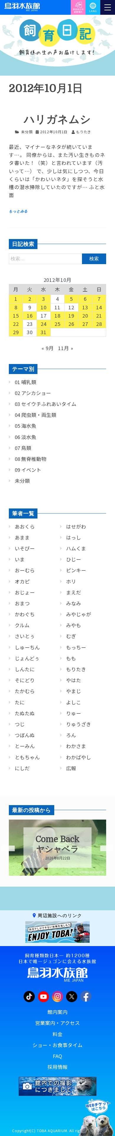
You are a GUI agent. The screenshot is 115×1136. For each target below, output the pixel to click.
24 (44, 323)
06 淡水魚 (25, 437)
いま (20, 559)
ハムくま (76, 548)
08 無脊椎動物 (30, 458)
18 (57, 315)
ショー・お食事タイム (57, 1045)
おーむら (25, 570)
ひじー (73, 559)
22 (16, 323)
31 (44, 332)
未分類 (27, 131)
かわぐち (25, 614)
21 (99, 315)
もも (71, 658)
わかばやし (78, 757)
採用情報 (57, 1066)
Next (103, 848)
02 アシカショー (33, 392)
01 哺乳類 (25, 382)
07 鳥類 (23, 447)
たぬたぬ (25, 713)
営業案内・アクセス (57, 1022)
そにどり (25, 680)
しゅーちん (27, 647)
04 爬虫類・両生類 (35, 414)
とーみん (25, 746)
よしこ (73, 702)
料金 (57, 1034)
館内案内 (57, 1011)
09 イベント (28, 469)
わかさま (76, 746)
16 (30, 315)
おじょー (25, 592)
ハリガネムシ (57, 119)
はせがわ (76, 526)
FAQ (57, 1055)
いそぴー (25, 548)
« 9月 (48, 348)
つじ (20, 724)
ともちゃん (27, 757)
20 (85, 315)
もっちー (76, 647)
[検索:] (57, 258)
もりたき (76, 669)
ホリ (71, 581)
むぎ (71, 636)
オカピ (22, 581)
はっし (73, 537)
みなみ (73, 603)
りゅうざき (78, 724)
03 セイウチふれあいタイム (45, 403)
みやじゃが (78, 614)
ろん (71, 735)
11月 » (65, 348)
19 (71, 315)
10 (44, 307)
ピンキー (76, 570)
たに (20, 702)
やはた (73, 680)
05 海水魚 (25, 425)
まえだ (73, 592)
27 (85, 323)
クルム (22, 625)
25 (57, 323)
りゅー (73, 713)
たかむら (25, 691)
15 (16, 315)
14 (99, 307)
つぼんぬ (25, 735)
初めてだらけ (59, 844)
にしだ (22, 768)
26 (71, 323)
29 (16, 332)
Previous (4, 848)
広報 (71, 768)
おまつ (22, 603)
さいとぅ (25, 636)
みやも (73, 625)
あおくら (25, 526)
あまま (22, 537)
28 (99, 323)
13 (85, 307)
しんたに (25, 669)
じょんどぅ (27, 658)
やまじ (73, 691)
